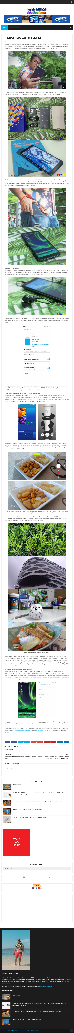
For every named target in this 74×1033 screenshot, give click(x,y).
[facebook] (63, 2)
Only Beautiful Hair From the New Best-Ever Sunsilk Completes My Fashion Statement (37, 801)
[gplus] (68, 2)
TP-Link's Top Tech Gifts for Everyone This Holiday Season (29, 817)
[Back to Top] (71, 1030)
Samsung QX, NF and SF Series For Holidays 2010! (28, 809)
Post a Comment (12, 769)
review (29, 41)
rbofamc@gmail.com (45, 986)
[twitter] (65, 2)
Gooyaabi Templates (32, 1030)
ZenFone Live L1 (43, 41)
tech (32, 41)
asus (25, 41)
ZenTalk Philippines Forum (42, 730)
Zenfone (36, 41)
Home (4, 27)
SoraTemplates (12, 1030)
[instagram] (71, 2)
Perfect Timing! (17, 784)
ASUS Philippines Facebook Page (20, 730)
